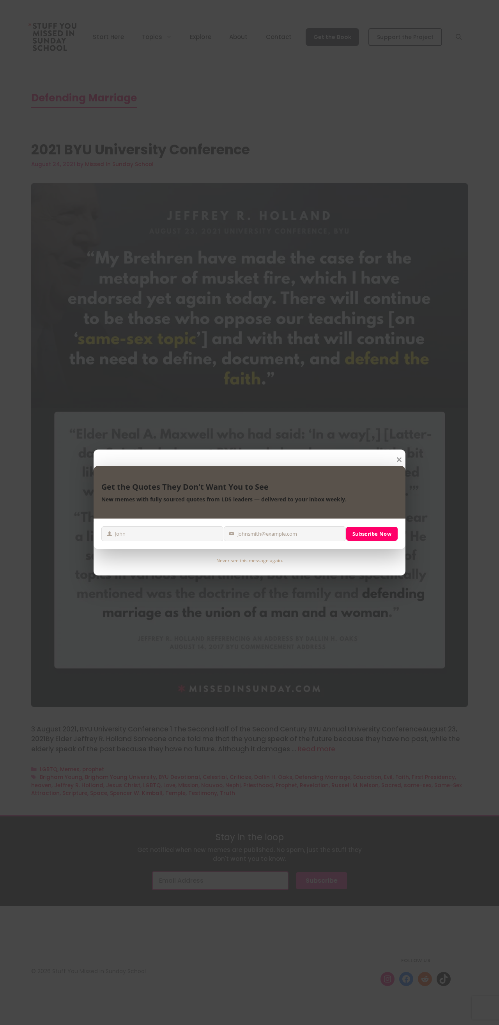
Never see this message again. (249, 560)
